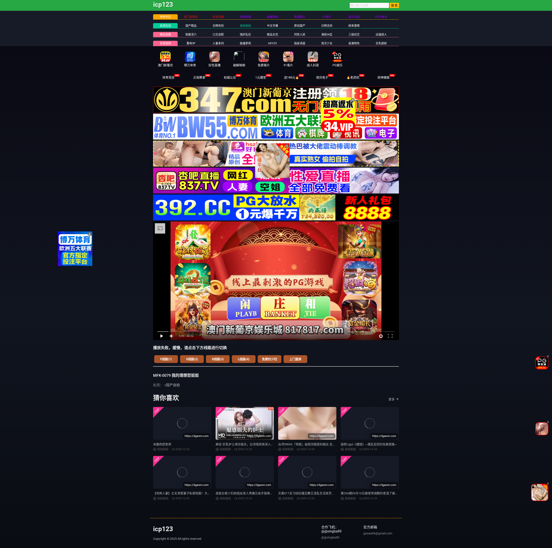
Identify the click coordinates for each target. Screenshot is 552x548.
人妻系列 (218, 43)
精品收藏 (165, 34)
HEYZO (272, 43)
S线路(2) (192, 359)
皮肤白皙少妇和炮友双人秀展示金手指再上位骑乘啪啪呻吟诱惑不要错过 (264, 493)
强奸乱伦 (245, 34)
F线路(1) (166, 359)
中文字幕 (272, 25)
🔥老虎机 (353, 77)
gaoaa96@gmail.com (377, 533)
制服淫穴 (191, 34)
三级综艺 (354, 34)
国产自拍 (173, 385)
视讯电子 (322, 77)
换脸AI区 (326, 34)
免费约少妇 (269, 359)
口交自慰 (218, 34)
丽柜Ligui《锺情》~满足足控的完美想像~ (369, 444)
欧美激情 (354, 25)
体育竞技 (168, 77)
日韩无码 (326, 25)
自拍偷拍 (245, 25)
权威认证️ (230, 77)
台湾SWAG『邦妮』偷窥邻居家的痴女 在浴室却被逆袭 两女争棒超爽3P (325, 444)
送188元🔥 (291, 77)
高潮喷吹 (354, 43)
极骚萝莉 (245, 43)
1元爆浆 (260, 77)
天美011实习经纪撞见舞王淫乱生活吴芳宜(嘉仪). (311, 493)
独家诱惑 (299, 43)
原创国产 (299, 25)
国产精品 (191, 25)
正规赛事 (199, 77)
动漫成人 (381, 34)
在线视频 (165, 43)
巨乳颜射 (381, 43)
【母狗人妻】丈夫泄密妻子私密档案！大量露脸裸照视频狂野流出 (197, 493)
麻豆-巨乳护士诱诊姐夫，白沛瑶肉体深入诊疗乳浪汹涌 (252, 444)
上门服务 (295, 359)
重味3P (191, 43)
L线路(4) (243, 359)
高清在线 (165, 25)
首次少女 (326, 43)
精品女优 (272, 34)
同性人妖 (299, 34)
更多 (392, 399)
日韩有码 (218, 25)
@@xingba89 (330, 537)
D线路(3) (218, 359)
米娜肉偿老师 (162, 444)
